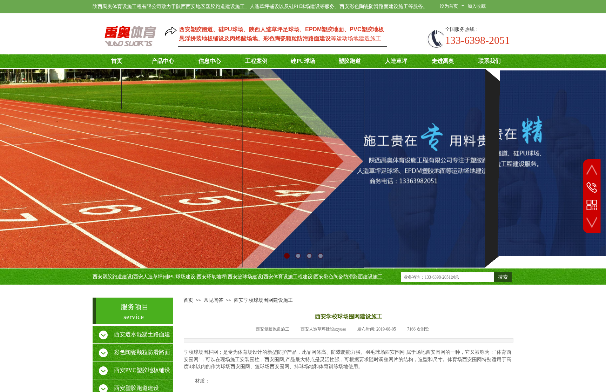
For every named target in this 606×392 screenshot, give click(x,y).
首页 (188, 300)
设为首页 (449, 6)
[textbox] (447, 277)
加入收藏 (476, 6)
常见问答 (213, 300)
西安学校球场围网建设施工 (263, 300)
